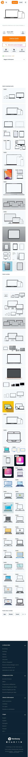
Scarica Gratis (14, 38)
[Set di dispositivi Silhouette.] (8, 165)
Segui (23, 33)
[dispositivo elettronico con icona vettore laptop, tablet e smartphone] (13, 110)
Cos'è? (13, 56)
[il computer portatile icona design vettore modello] (6, 546)
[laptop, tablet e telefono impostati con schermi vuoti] (13, 180)
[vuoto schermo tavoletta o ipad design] (13, 266)
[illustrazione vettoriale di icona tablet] (8, 565)
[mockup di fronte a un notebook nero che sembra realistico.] (13, 123)
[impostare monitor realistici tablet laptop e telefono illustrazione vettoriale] (10, 364)
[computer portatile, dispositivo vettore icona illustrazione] (5, 357)
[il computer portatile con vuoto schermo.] (8, 601)
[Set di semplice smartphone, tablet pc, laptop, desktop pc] (13, 94)
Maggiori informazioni (9, 58)
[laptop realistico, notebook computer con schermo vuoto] (6, 133)
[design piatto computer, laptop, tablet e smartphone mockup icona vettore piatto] (6, 297)
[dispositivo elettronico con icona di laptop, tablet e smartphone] (13, 516)
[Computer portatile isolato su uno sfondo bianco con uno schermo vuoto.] (13, 221)
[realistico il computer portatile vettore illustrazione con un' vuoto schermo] (13, 435)
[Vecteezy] (2, 2)
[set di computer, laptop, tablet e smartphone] (13, 250)
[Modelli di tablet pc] (9, 143)
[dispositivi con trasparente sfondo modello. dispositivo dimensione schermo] (10, 425)
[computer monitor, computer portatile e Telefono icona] (8, 491)
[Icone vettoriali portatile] (8, 206)
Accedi (20, 2)
